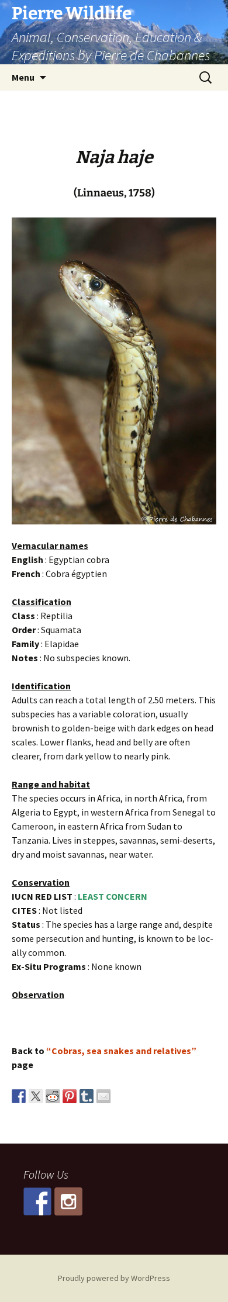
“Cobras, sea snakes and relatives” (121, 1050)
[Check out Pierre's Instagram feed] (68, 1201)
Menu (23, 77)
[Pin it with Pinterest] (70, 1096)
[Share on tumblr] (87, 1096)
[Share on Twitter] (36, 1096)
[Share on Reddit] (53, 1096)
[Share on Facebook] (19, 1096)
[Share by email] (103, 1096)
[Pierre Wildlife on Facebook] (37, 1201)
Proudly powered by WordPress (114, 1278)
